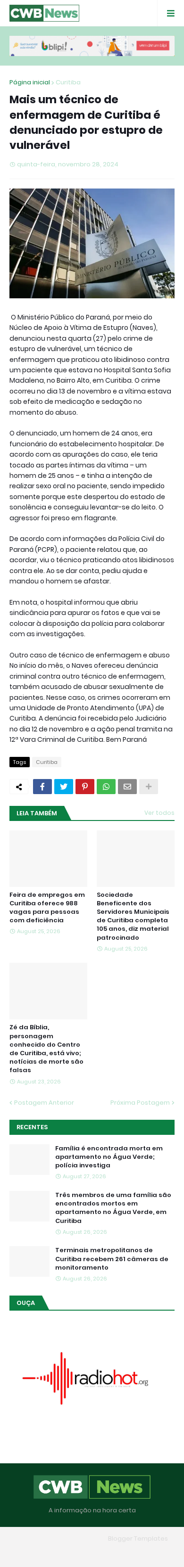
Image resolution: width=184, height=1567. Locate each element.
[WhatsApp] (106, 786)
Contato (110, 1552)
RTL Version (152, 1552)
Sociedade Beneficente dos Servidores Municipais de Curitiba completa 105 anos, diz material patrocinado (133, 916)
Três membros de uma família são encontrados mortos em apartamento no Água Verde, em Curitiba (113, 1208)
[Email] (127, 786)
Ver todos (159, 813)
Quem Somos (65, 1552)
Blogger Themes (78, 1538)
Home (23, 1552)
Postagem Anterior (44, 1102)
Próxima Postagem (140, 1102)
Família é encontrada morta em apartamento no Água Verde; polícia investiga (109, 1157)
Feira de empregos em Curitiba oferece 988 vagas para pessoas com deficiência (47, 908)
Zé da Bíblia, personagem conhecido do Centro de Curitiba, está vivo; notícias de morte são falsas (46, 1049)
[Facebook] (42, 786)
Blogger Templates (138, 1538)
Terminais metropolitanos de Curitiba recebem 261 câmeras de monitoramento (111, 1259)
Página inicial (29, 82)
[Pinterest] (84, 786)
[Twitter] (63, 786)
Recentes (32, 1127)
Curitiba (68, 82)
